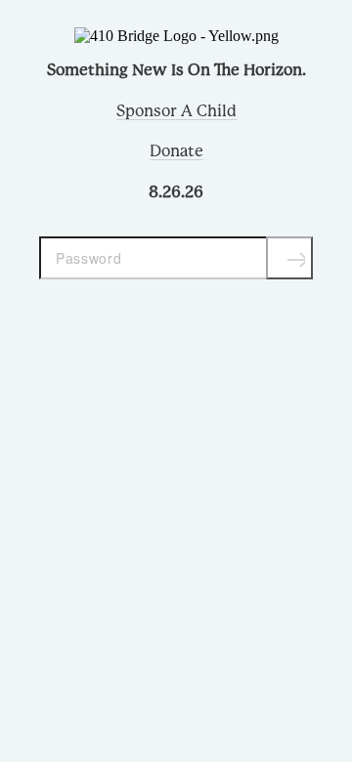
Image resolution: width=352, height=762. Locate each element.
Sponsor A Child (176, 111)
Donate (176, 151)
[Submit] (289, 257)
